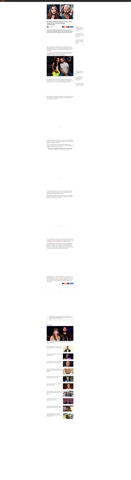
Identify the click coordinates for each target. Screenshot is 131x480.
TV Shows (53, 3)
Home (47, 3)
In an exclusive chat (50, 52)
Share (72, 283)
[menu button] (129, 1)
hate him (71, 278)
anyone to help (54, 241)
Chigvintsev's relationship (59, 278)
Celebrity (50, 3)
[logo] (3, 1)
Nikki (48, 243)
